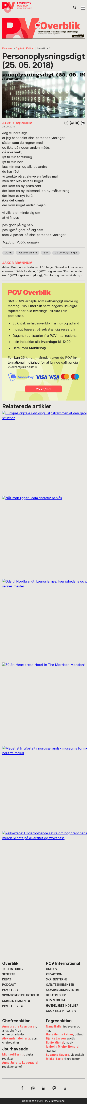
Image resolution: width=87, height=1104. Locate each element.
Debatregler (56, 995)
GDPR (8, 252)
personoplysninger (66, 252)
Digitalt (20, 48)
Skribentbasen (14, 1001)
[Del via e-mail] (77, 123)
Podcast (9, 984)
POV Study (10, 990)
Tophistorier (12, 969)
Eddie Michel (55, 1042)
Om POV (51, 969)
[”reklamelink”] (43, 28)
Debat (6, 979)
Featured (7, 48)
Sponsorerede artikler (20, 995)
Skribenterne (56, 979)
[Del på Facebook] (66, 123)
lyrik (46, 252)
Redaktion (54, 974)
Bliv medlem (55, 1000)
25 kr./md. (43, 389)
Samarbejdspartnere (63, 990)
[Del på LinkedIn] (72, 123)
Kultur (29, 48)
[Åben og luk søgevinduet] (75, 8)
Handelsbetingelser (62, 1005)
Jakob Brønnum (27, 252)
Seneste (8, 974)
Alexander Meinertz (16, 1038)
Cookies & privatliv (61, 1010)
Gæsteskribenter (60, 984)
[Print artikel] (83, 123)
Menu (83, 8)
